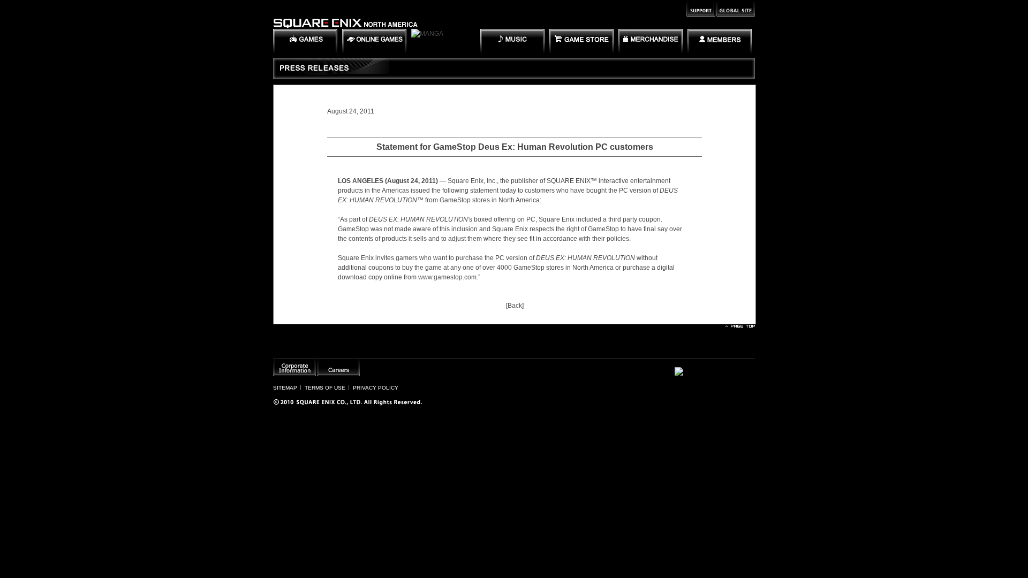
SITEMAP (285, 388)
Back (515, 305)
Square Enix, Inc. (472, 181)
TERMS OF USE (325, 388)
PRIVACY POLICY (375, 388)
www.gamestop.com (447, 277)
